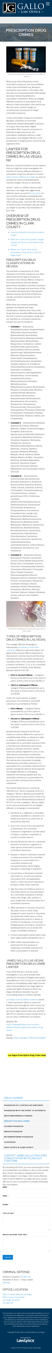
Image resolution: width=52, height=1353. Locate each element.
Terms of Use (16, 1348)
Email (5, 1196)
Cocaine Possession (13, 1126)
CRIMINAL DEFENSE (16, 1272)
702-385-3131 (27, 20)
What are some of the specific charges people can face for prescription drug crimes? (27, 242)
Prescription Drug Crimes (17, 1121)
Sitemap (6, 1282)
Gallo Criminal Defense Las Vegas (21, 177)
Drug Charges (13, 1098)
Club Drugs (10, 1142)
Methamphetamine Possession (18, 1137)
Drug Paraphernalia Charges (18, 1116)
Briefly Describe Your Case (15, 1235)
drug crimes (35, 193)
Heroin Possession (13, 1131)
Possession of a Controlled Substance (23, 1105)
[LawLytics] (26, 1340)
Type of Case (9, 1213)
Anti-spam (37, 1348)
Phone (6, 1204)
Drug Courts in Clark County (18, 1147)
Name (5, 1187)
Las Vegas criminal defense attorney (22, 999)
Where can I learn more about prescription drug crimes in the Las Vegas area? (26, 252)
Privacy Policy (27, 1348)
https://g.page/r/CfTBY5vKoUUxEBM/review (32, 1038)
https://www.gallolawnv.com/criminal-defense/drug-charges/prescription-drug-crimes (24, 1027)
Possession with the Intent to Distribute (25, 1110)
